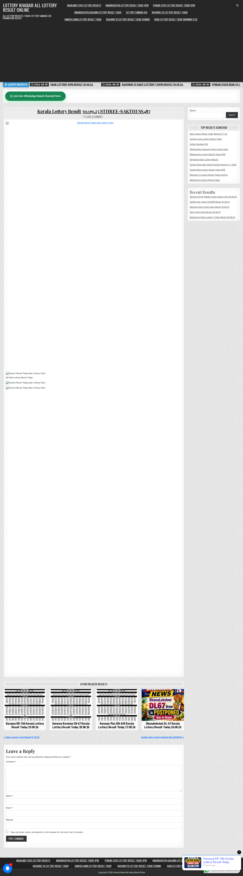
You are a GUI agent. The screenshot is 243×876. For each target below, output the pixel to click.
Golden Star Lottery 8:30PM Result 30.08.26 (210, 202)
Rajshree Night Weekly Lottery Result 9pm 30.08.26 (213, 196)
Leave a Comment (94, 116)
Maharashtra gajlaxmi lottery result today (98, 12)
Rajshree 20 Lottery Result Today (170, 12)
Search (193, 110)
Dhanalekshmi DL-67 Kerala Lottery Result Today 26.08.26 (162, 725)
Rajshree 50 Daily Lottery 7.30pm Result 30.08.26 (212, 217)
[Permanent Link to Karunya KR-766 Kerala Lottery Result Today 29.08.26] (25, 705)
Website (9, 819)
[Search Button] (237, 5)
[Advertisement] (121, 51)
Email (9, 807)
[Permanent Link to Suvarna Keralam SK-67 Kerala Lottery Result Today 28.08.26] (71, 705)
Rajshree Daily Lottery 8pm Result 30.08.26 (209, 207)
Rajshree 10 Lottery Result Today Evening (128, 19)
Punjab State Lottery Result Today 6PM (174, 5)
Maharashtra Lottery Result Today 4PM (127, 5)
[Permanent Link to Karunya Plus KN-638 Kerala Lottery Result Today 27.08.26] (117, 705)
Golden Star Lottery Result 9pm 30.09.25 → (162, 737)
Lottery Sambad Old (136, 12)
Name (9, 796)
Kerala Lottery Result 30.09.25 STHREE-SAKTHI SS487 (93, 111)
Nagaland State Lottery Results (84, 5)
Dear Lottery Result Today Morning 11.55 (175, 19)
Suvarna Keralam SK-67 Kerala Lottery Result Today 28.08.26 (71, 725)
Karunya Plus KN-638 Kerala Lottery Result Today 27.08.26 (116, 725)
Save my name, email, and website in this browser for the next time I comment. (47, 832)
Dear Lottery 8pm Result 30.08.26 (205, 212)
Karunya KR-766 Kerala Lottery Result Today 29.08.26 (25, 725)
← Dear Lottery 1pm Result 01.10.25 (21, 737)
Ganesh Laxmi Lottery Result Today (83, 19)
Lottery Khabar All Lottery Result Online (30, 7)
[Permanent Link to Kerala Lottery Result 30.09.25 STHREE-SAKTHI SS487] (94, 245)
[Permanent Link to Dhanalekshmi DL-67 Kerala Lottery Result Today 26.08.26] (163, 705)
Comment (11, 761)
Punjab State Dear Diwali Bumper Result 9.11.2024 (213, 164)
